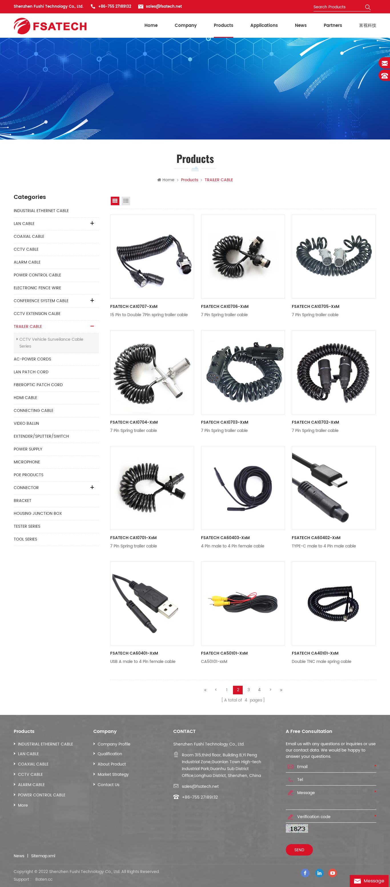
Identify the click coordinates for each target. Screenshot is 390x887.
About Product (112, 764)
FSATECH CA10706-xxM (225, 306)
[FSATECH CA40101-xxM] (334, 603)
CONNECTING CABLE (33, 410)
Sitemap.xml (43, 856)
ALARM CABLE (27, 262)
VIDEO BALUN (26, 423)
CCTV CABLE (26, 249)
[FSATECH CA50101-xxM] (243, 603)
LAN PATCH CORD (31, 372)
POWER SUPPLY (28, 449)
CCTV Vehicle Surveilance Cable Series (51, 343)
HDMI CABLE (25, 397)
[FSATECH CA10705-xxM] (334, 257)
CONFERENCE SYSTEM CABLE (41, 301)
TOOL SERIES (25, 539)
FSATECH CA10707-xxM (134, 306)
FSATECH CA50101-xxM (224, 653)
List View (126, 201)
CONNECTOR (26, 488)
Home (151, 25)
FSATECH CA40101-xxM (315, 653)
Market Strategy (113, 774)
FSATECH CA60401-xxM (134, 653)
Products (223, 25)
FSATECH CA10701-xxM (133, 538)
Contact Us (108, 785)
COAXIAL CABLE (29, 236)
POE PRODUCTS (28, 475)
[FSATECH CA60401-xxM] (152, 603)
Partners (333, 25)
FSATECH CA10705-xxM (315, 306)
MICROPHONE (27, 462)
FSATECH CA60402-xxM (316, 538)
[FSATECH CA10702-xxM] (334, 372)
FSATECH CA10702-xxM (315, 422)
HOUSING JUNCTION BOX (38, 513)
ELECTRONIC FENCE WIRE (37, 288)
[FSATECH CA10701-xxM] (152, 488)
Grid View (115, 201)
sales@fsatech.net (164, 7)
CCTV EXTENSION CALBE (37, 313)
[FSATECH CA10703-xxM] (243, 372)
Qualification (110, 754)
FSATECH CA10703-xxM (224, 422)
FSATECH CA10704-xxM (134, 422)
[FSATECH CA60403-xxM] (243, 488)
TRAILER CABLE (28, 326)
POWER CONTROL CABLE (37, 275)
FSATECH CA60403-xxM (225, 538)
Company (186, 25)
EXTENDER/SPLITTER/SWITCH (41, 436)
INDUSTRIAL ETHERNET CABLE (41, 211)
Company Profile (114, 744)
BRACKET (22, 500)
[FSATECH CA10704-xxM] (152, 372)
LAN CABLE (24, 223)
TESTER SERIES (27, 526)
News (301, 25)
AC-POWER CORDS (32, 359)
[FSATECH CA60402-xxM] (334, 488)
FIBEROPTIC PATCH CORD (38, 385)
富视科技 (367, 25)
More (23, 805)
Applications (264, 25)
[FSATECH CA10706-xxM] (243, 257)
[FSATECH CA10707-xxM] (152, 257)
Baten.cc (44, 879)
